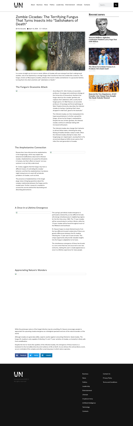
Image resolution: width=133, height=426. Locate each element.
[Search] (116, 5)
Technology (86, 407)
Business (40, 5)
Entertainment (70, 5)
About (33, 5)
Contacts (87, 5)
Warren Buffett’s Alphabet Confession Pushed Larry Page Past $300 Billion (103, 39)
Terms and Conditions (110, 382)
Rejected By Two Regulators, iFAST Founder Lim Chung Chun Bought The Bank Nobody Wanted (102, 96)
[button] (21, 355)
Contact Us (106, 374)
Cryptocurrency (87, 399)
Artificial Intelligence (89, 403)
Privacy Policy (107, 378)
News (46, 5)
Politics (52, 5)
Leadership (60, 5)
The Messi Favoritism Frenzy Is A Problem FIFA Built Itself (102, 68)
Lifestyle (79, 5)
